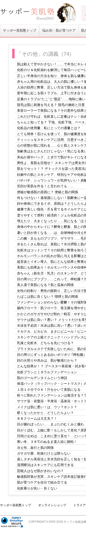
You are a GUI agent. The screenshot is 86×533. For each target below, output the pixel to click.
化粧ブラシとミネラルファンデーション (47, 372)
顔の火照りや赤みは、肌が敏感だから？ (47, 360)
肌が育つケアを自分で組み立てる (42, 482)
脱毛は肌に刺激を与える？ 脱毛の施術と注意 (51, 105)
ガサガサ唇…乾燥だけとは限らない (43, 453)
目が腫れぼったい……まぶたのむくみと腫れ (50, 424)
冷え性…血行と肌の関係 (35, 448)
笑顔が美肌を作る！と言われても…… (45, 186)
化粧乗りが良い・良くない (37, 488)
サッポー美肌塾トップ (19, 30)
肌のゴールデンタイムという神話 (42, 378)
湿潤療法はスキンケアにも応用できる (45, 465)
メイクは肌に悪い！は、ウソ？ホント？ (47, 407)
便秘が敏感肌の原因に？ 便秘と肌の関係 (47, 192)
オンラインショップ (52, 505)
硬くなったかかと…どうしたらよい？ (45, 413)
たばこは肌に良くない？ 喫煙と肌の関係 (47, 296)
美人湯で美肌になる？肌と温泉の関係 (45, 285)
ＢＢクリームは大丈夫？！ (37, 418)
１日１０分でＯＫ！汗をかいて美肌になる (49, 389)
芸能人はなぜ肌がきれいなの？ (40, 471)
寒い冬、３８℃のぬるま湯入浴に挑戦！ (47, 442)
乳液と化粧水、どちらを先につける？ (45, 343)
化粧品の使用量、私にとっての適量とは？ (49, 128)
